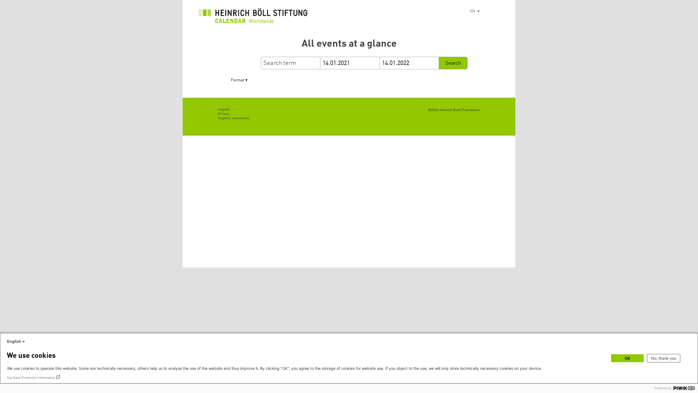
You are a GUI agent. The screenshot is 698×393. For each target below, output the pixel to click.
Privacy (223, 114)
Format (237, 80)
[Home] (253, 17)
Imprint (223, 109)
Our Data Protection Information (31, 378)
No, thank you (663, 358)
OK (627, 358)
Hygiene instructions (233, 118)
